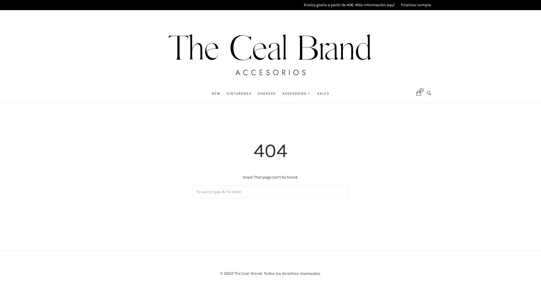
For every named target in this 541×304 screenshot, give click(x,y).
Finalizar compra (416, 5)
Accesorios (294, 93)
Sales (323, 93)
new (216, 93)
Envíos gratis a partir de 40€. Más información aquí (349, 5)
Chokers (267, 93)
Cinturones (239, 93)
